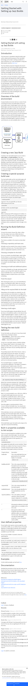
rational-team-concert (16, 28)
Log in (2, 605)
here (20, 562)
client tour (14, 63)
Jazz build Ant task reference (8, 587)
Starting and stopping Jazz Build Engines (11, 579)
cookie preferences (6, 677)
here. (25, 594)
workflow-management (6, 28)
